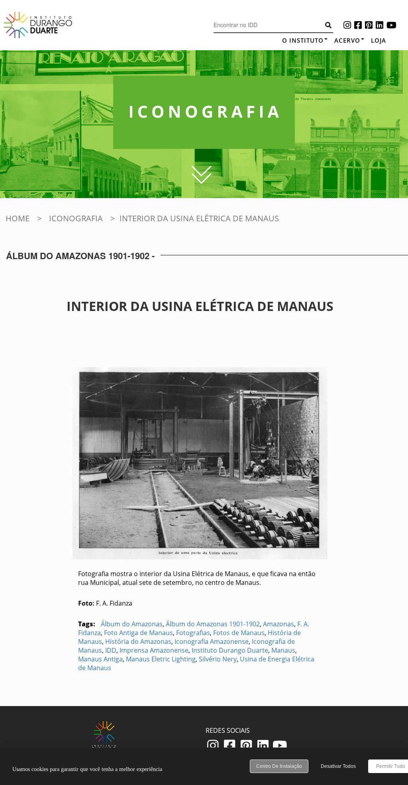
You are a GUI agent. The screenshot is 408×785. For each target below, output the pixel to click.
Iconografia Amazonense (212, 641)
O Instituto (303, 40)
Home (17, 218)
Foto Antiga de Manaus (138, 632)
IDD (110, 650)
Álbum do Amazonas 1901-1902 (213, 624)
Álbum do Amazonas (132, 624)
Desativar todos (338, 766)
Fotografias (193, 632)
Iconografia (76, 218)
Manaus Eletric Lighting (161, 659)
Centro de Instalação (279, 766)
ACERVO (347, 40)
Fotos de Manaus (239, 632)
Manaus (283, 650)
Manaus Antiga (100, 659)
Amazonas (278, 624)
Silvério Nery (218, 659)
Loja (378, 40)
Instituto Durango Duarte (230, 650)
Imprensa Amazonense (154, 650)
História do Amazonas (138, 641)
